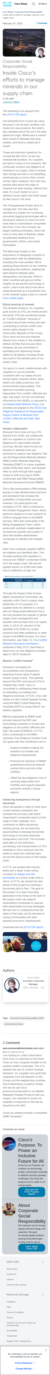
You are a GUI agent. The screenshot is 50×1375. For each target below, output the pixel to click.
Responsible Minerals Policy (23, 404)
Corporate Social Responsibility (28, 12)
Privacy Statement (23, 1363)
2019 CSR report (17, 115)
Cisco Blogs (20, 4)
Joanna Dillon (11, 102)
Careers (10, 1279)
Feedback (11, 1302)
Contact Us (11, 1274)
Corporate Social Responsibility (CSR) (26, 1018)
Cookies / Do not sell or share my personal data (21, 1324)
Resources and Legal (18, 1294)
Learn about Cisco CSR (31, 1247)
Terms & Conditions (15, 1312)
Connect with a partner (17, 1285)
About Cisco (12, 1269)
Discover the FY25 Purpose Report (31, 1192)
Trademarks (12, 1336)
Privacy (10, 1317)
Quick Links (13, 1261)
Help (9, 1307)
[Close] (45, 1350)
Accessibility (12, 1330)
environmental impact (13, 1024)
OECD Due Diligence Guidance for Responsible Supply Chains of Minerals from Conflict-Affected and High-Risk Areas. (24, 415)
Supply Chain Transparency (19, 1341)
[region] (25, 1360)
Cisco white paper (13, 298)
